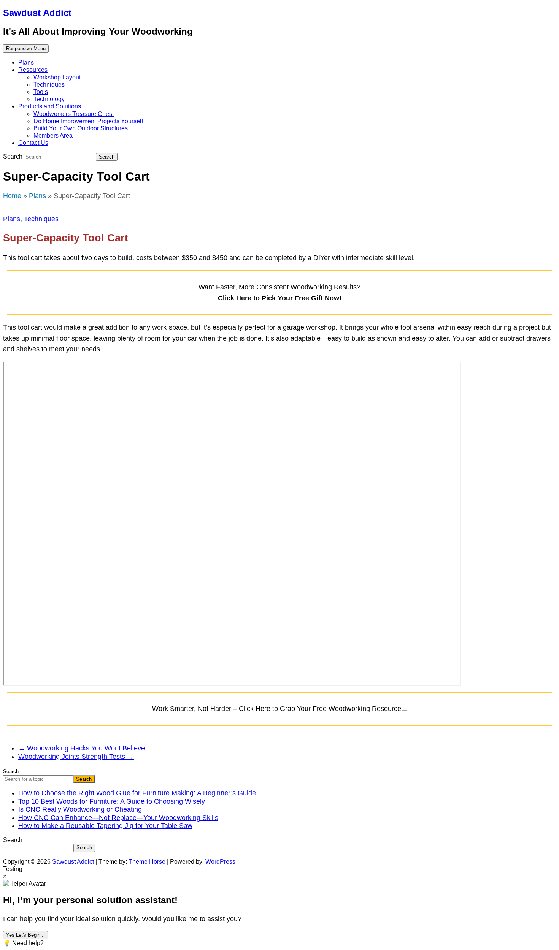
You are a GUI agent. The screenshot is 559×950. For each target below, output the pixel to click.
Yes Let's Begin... (25, 935)
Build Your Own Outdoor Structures (80, 128)
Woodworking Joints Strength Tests (76, 756)
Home (12, 196)
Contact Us (33, 143)
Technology (49, 99)
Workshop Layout (57, 77)
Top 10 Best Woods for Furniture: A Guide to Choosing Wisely (111, 801)
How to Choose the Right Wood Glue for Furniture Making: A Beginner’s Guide (137, 793)
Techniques (49, 84)
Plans (26, 62)
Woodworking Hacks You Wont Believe (81, 748)
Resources (33, 70)
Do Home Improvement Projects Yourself (88, 121)
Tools (40, 92)
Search (13, 156)
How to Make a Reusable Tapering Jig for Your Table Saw (105, 825)
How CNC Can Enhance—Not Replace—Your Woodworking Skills (118, 818)
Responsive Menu (26, 48)
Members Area (53, 135)
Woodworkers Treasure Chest (73, 114)
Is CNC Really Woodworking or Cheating (80, 809)
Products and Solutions (49, 106)
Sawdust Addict (37, 13)
